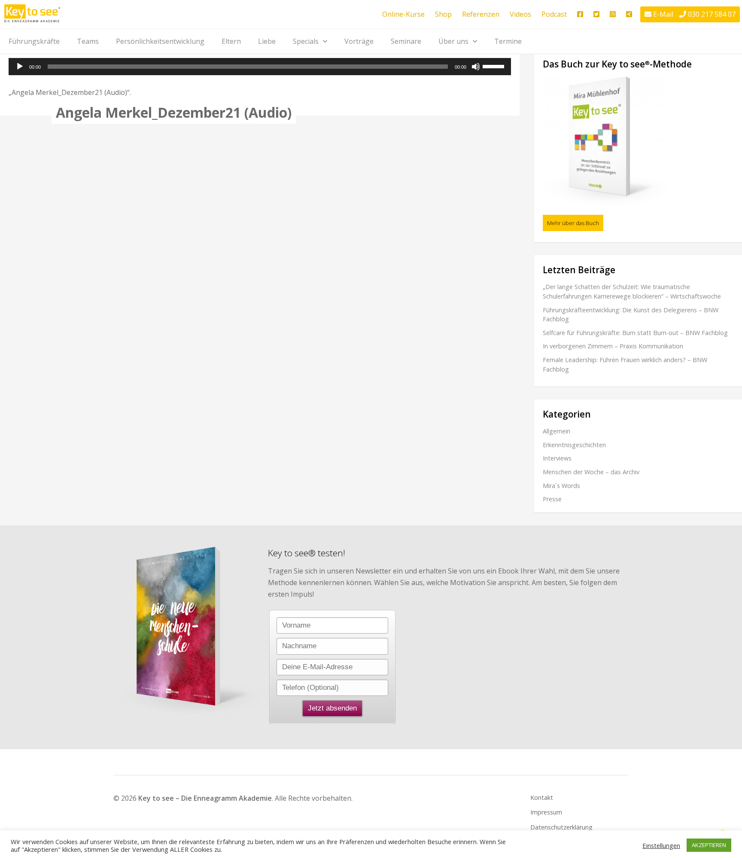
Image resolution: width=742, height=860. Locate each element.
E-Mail (663, 14)
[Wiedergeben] (19, 66)
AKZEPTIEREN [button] (709, 845)
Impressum (546, 812)
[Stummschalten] (475, 66)
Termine (508, 41)
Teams (88, 41)
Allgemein (556, 431)
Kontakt (541, 797)
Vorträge (359, 41)
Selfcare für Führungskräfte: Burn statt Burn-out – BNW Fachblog (635, 333)
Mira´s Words (561, 486)
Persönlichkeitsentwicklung (160, 41)
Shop (443, 14)
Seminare (406, 41)
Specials (306, 41)
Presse (552, 499)
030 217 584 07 (712, 14)
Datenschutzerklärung (561, 827)
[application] (260, 66)
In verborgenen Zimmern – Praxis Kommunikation (613, 346)
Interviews (557, 458)
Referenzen (480, 14)
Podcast (554, 14)
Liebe (267, 41)
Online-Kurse (403, 14)
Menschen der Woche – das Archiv (591, 472)
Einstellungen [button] (661, 845)
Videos (520, 14)
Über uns (453, 41)
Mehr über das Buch (573, 223)
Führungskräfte (34, 41)
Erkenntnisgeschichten (574, 445)
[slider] (495, 65)
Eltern (231, 41)
